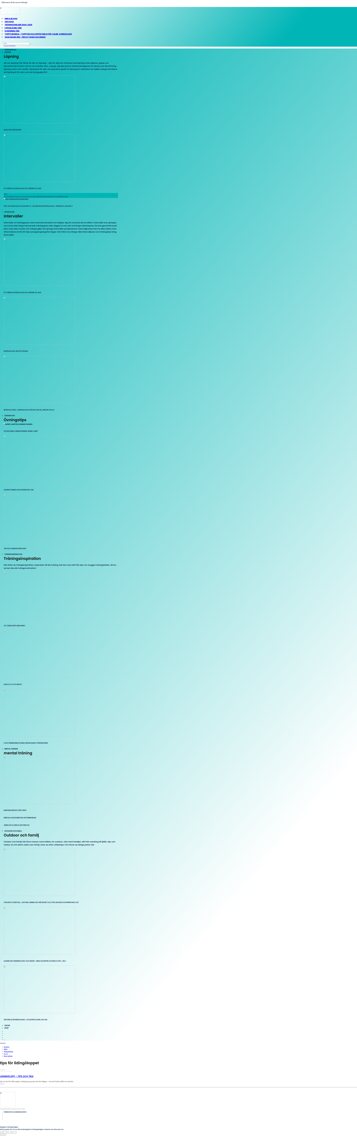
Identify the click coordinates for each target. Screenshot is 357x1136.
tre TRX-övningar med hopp (15, 548)
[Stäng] (1, 1132)
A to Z (6, 1054)
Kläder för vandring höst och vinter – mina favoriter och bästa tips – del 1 (35, 961)
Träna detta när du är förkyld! (17, 825)
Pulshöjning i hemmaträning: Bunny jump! (21, 431)
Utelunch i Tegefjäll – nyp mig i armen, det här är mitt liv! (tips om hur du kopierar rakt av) (41, 902)
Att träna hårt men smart (14, 625)
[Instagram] (4, 1033)
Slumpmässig (8, 1051)
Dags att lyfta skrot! (13, 684)
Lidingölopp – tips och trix (16, 1076)
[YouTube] (4, 1037)
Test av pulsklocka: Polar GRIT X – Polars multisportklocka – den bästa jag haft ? (38, 206)
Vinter (7, 1025)
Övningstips (9, 415)
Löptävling (3, 1069)
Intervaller (9, 212)
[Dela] (5, 1132)
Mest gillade (8, 1056)
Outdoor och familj (13, 831)
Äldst (5, 1049)
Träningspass (10, 50)
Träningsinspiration (13, 554)
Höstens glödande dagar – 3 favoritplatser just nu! (25, 1019)
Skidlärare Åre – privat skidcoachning (25, 37)
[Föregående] (1, 1135)
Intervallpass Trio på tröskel (16, 351)
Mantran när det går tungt (15, 810)
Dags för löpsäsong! (12, 130)
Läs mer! (2, 1083)
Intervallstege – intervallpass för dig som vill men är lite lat (29, 410)
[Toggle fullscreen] (9, 1132)
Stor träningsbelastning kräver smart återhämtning (26, 743)
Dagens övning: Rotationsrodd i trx (19, 490)
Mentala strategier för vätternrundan (20, 818)
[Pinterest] (4, 1035)
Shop (6, 1028)
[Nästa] (4, 1135)
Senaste (6, 1047)
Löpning (7, 52)
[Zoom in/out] (14, 1132)
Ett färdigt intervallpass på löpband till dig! (22, 188)
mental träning (11, 749)
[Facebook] (4, 1031)
